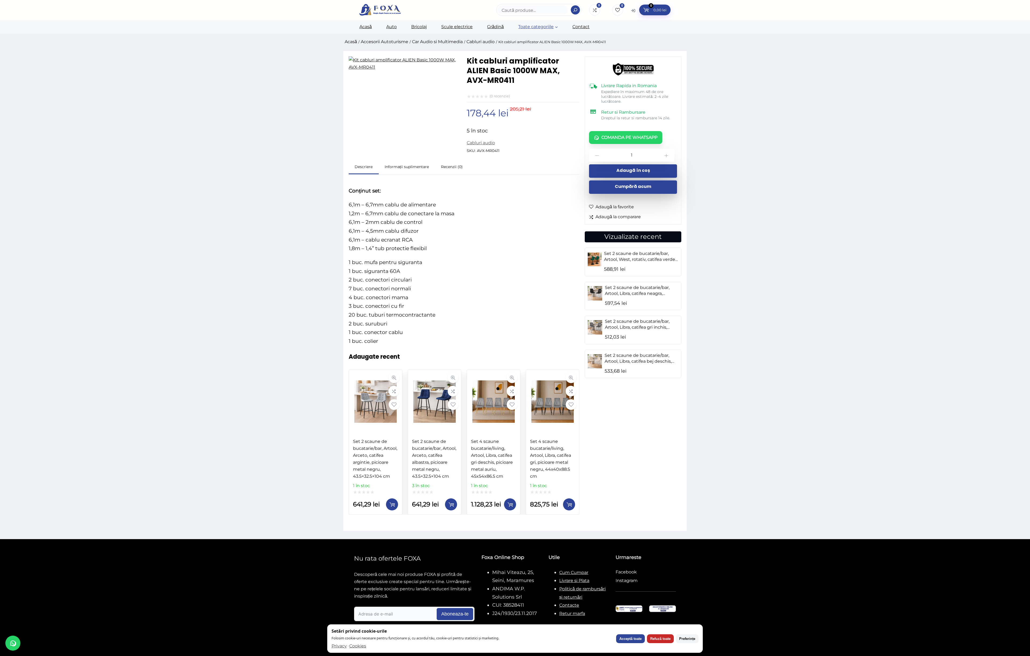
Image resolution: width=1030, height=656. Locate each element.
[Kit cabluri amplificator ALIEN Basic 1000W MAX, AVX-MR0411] (405, 67)
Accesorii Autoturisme (384, 41)
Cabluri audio (480, 41)
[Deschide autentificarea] (633, 10)
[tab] (364, 168)
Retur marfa (572, 613)
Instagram (627, 580)
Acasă (351, 41)
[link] (375, 442)
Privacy (339, 645)
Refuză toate (660, 639)
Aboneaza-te (455, 614)
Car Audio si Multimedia (437, 41)
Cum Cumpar (573, 572)
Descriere (364, 166)
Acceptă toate (630, 639)
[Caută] (575, 9)
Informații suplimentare (407, 166)
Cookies (357, 645)
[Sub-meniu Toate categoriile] (556, 26)
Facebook (626, 572)
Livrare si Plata (574, 580)
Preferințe (687, 639)
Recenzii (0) (452, 166)
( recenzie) (500, 96)
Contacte (569, 605)
